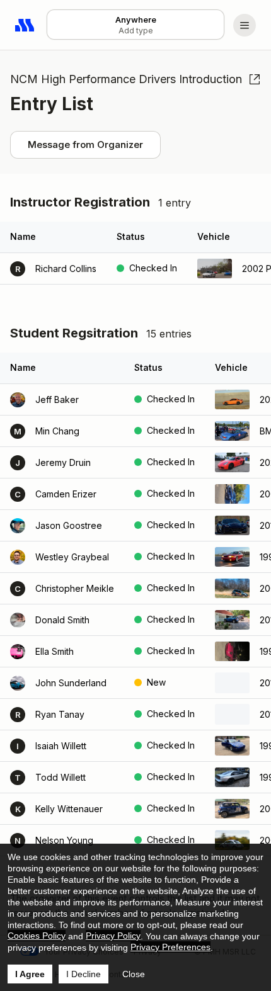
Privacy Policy (113, 936)
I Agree (30, 974)
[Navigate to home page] (25, 25)
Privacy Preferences (170, 947)
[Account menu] (244, 25)
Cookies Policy (37, 936)
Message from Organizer (85, 144)
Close (133, 974)
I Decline (83, 974)
